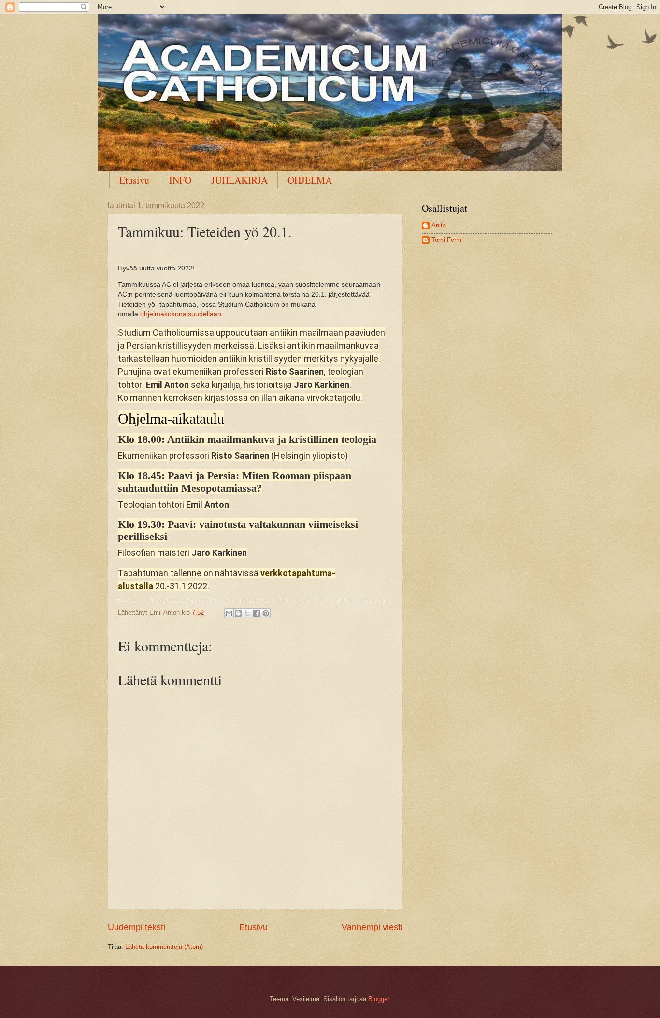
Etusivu (134, 179)
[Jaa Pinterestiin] (266, 613)
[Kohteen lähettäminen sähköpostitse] (229, 613)
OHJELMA (309, 179)
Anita (438, 225)
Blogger (378, 999)
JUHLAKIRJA (239, 179)
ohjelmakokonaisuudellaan (180, 314)
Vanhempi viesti (372, 927)
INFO (180, 179)
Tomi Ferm (446, 239)
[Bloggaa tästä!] (238, 613)
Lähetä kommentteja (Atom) (164, 946)
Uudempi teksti (136, 927)
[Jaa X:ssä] (247, 613)
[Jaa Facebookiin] (256, 613)
